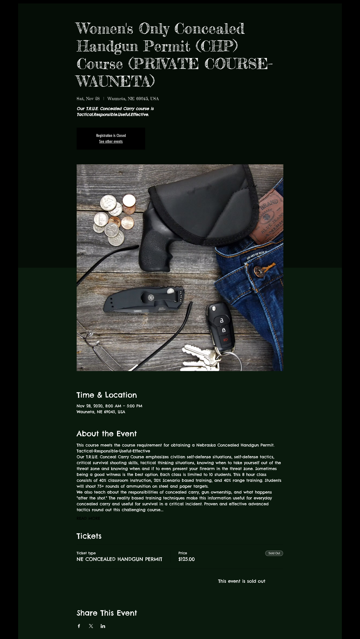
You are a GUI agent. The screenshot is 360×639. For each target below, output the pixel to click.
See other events (111, 141)
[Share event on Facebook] (79, 626)
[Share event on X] (91, 626)
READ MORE (88, 518)
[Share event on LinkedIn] (103, 626)
